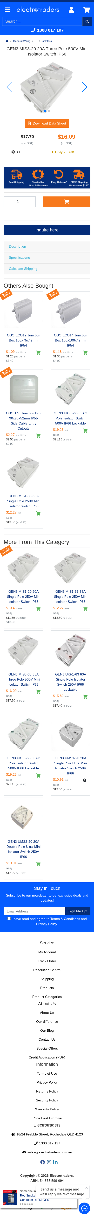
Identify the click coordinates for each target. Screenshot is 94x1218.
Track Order (47, 961)
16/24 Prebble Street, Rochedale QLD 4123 (49, 1134)
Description (17, 246)
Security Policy (47, 1100)
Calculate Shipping (23, 269)
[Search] (87, 21)
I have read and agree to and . (49, 921)
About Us (47, 1013)
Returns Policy (47, 1091)
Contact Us (47, 1039)
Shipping (47, 979)
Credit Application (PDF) (47, 1057)
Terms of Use (47, 1073)
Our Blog (47, 1030)
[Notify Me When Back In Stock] (84, 780)
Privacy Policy (46, 924)
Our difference (47, 1021)
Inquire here (47, 230)
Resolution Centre (47, 970)
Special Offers (47, 1048)
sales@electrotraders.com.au (49, 1152)
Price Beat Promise (47, 1118)
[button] (45, 111)
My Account (47, 952)
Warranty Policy (47, 1109)
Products (47, 988)
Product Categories (47, 997)
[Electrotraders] (38, 10)
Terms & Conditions (65, 919)
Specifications (19, 257)
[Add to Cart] (66, 201)
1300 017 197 (50, 30)
